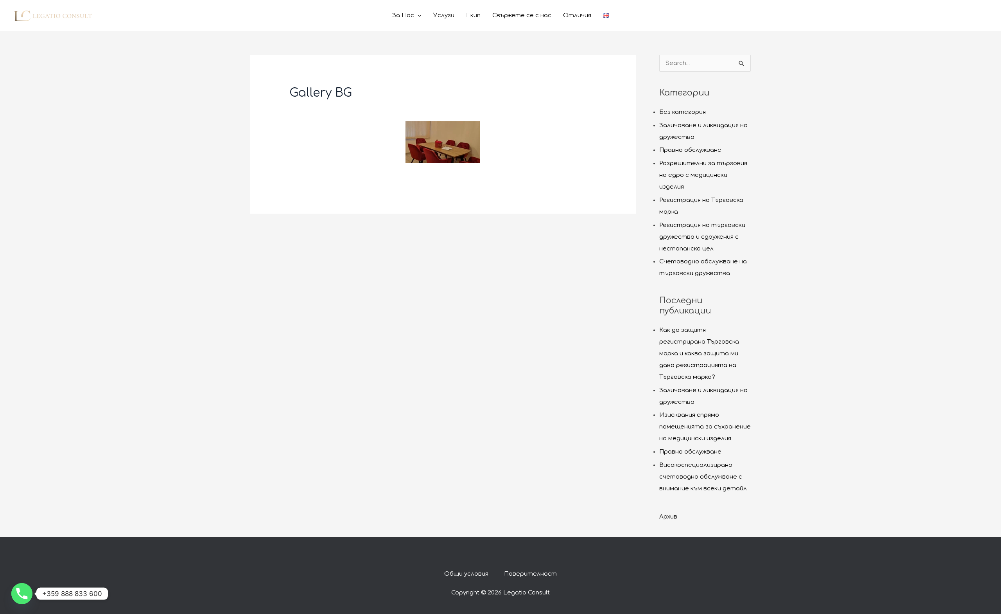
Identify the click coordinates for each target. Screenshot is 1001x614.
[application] (418, 15)
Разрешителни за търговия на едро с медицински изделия (703, 175)
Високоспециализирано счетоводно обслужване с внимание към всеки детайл (703, 477)
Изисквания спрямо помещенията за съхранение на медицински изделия (705, 427)
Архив (668, 516)
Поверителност (530, 574)
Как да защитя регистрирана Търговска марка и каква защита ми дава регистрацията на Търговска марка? (699, 353)
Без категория (682, 112)
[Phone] (21, 593)
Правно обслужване (690, 150)
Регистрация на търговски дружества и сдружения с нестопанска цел (702, 237)
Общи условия (466, 574)
